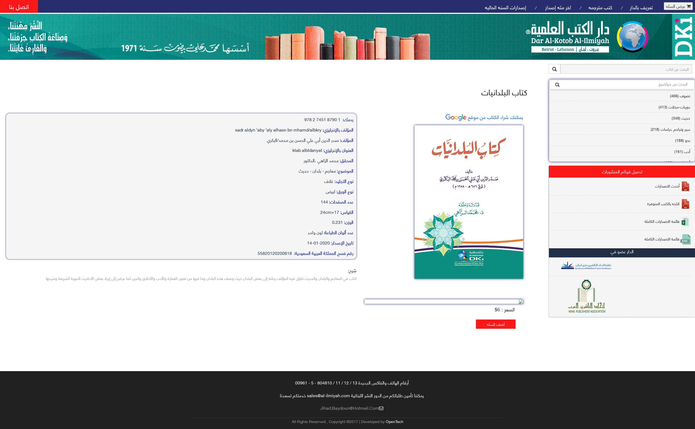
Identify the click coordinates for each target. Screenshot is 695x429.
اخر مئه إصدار (557, 6)
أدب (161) (682, 151)
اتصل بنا (19, 6)
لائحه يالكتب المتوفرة (663, 203)
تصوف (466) (680, 95)
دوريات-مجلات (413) (674, 106)
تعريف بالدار (641, 6)
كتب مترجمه (600, 6)
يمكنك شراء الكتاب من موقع (494, 116)
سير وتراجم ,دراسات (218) (670, 129)
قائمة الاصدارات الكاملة (662, 221)
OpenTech (394, 421)
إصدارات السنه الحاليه (505, 6)
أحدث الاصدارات (667, 185)
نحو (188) (682, 140)
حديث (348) (681, 117)
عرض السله (676, 6)
